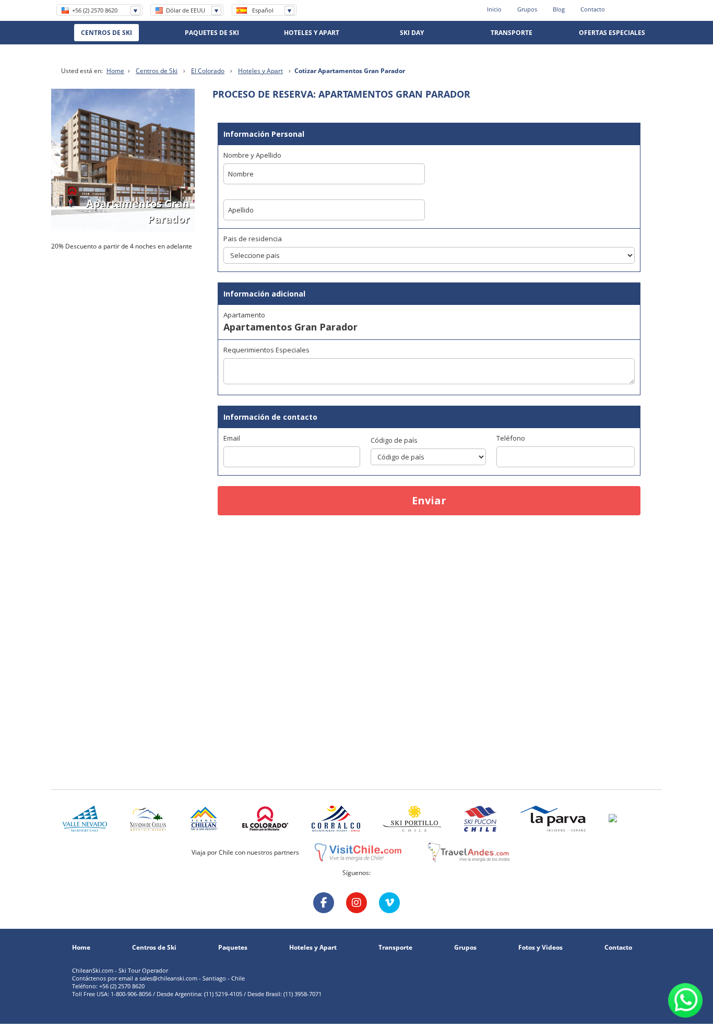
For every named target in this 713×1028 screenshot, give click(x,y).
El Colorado (207, 70)
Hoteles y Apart (260, 70)
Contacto (592, 9)
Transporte (395, 947)
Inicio (494, 9)
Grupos (527, 9)
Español (263, 10)
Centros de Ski (156, 70)
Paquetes (232, 947)
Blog (559, 9)
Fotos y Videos (540, 947)
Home (115, 70)
